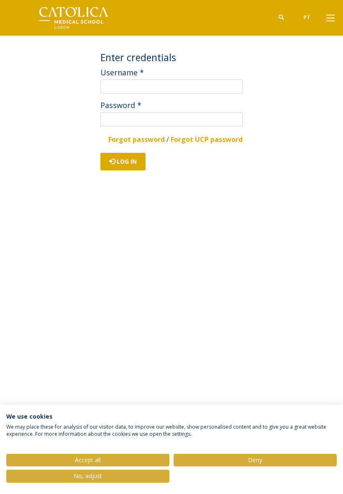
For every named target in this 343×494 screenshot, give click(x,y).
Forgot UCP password (207, 139)
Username (122, 72)
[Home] (75, 17)
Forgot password (136, 139)
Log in (126, 161)
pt (307, 17)
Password (120, 105)
